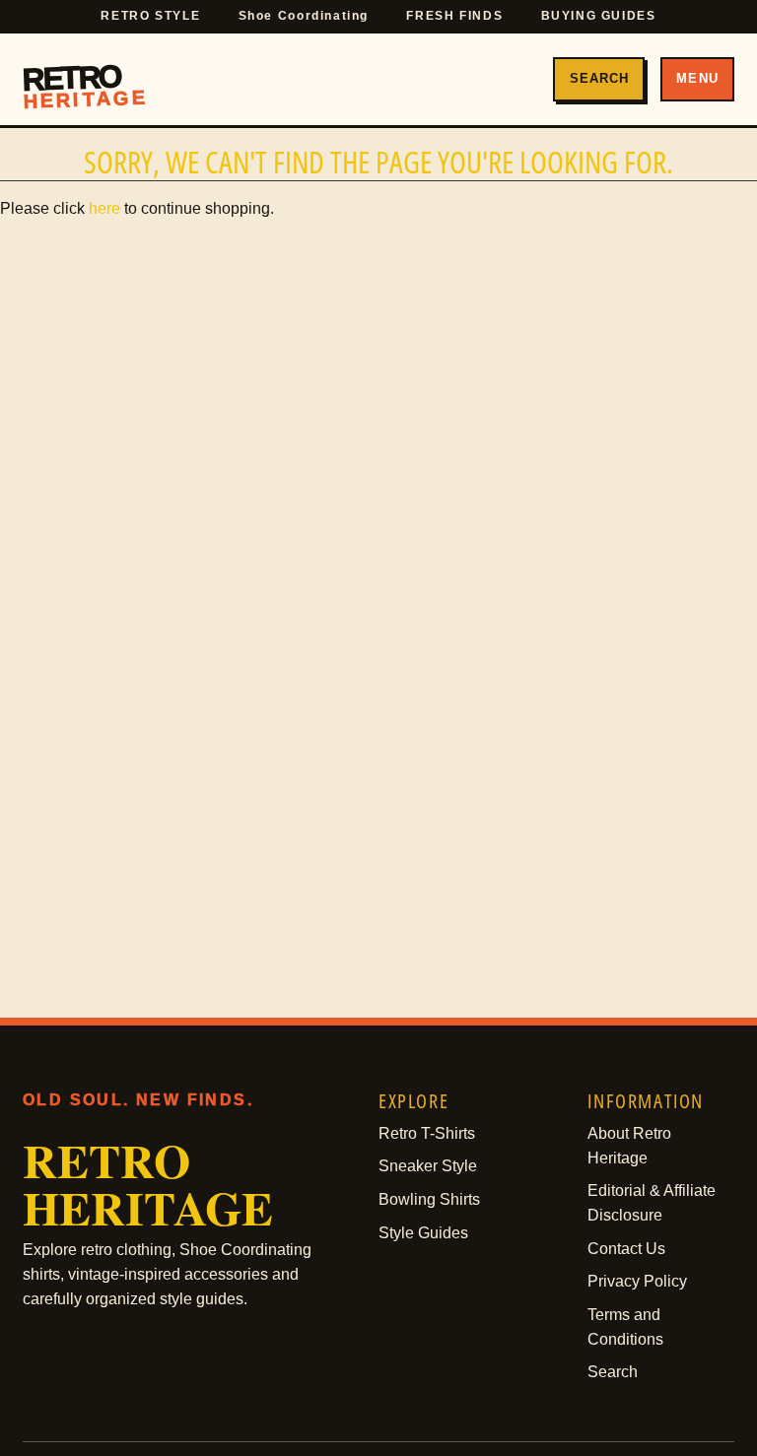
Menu (697, 78)
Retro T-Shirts (426, 1133)
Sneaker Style (427, 1166)
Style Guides (423, 1232)
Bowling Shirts (429, 1199)
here (104, 208)
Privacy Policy (637, 1281)
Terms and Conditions (625, 1327)
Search (599, 78)
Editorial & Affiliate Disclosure (651, 1203)
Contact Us (626, 1248)
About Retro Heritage (629, 1145)
